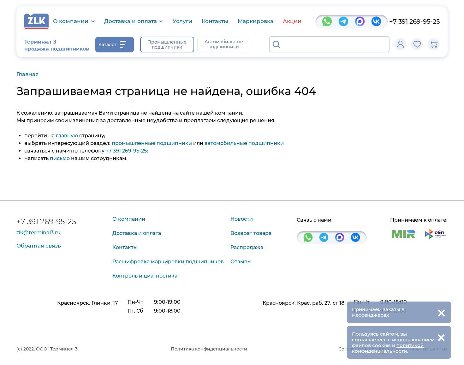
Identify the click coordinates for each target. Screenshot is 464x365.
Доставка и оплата (130, 21)
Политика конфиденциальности (209, 349)
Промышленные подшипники (167, 44)
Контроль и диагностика (144, 276)
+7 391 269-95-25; (127, 151)
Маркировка (255, 21)
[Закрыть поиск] (380, 44)
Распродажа (246, 247)
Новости (241, 219)
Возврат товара (250, 233)
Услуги (182, 21)
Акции (292, 21)
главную (67, 136)
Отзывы (241, 262)
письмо (60, 158)
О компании (70, 21)
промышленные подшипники (152, 143)
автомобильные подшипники (244, 143)
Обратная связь (38, 245)
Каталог (107, 44)
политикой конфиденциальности (388, 348)
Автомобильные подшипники (224, 44)
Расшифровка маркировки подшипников (168, 262)
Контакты (215, 21)
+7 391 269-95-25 (414, 21)
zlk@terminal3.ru (38, 232)
